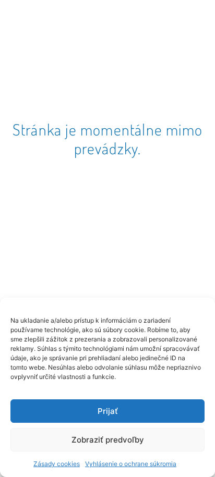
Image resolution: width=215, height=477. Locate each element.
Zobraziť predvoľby (107, 440)
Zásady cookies (56, 464)
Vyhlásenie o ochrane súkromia (130, 464)
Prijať (108, 411)
